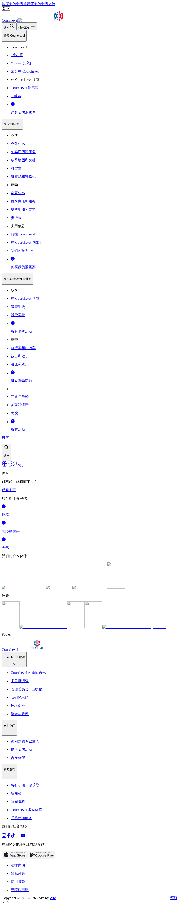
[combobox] (91, 245)
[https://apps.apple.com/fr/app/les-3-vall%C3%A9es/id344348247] (15, 857)
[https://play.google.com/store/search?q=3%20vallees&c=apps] (41, 857)
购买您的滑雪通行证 (18, 4)
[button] (6, 452)
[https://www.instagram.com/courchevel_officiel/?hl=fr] (4, 837)
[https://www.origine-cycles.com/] (116, 587)
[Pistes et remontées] (9, 465)
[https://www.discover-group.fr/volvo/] (24, 587)
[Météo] (15, 465)
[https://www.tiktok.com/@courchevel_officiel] (13, 837)
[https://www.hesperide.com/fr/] (59, 587)
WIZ (53, 898)
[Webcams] (4, 465)
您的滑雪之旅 (44, 4)
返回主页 (9, 490)
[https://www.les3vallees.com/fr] (93, 627)
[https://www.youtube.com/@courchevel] (23, 837)
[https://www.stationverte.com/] (76, 627)
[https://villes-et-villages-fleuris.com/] (134, 627)
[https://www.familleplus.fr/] (43, 627)
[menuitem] (14, 36)
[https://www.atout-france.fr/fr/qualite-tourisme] (11, 627)
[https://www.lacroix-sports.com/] (89, 587)
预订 (173, 898)
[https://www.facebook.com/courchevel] (8, 837)
